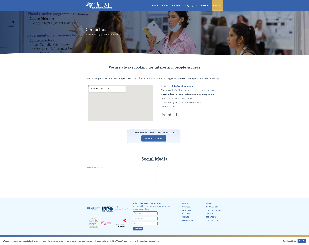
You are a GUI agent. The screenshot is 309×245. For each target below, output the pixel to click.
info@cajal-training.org (184, 86)
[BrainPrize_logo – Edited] (93, 223)
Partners (205, 5)
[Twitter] (170, 115)
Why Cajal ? (190, 5)
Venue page (209, 90)
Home (155, 5)
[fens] (93, 208)
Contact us (187, 220)
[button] (153, 138)
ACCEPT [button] (302, 241)
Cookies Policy (212, 220)
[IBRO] (107, 208)
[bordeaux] (107, 223)
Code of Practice (213, 210)
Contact (217, 5)
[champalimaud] (121, 223)
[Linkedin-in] (163, 115)
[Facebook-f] (176, 115)
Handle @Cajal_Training (94, 167)
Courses (176, 5)
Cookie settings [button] (289, 241)
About (165, 5)
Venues (185, 217)
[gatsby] (121, 208)
